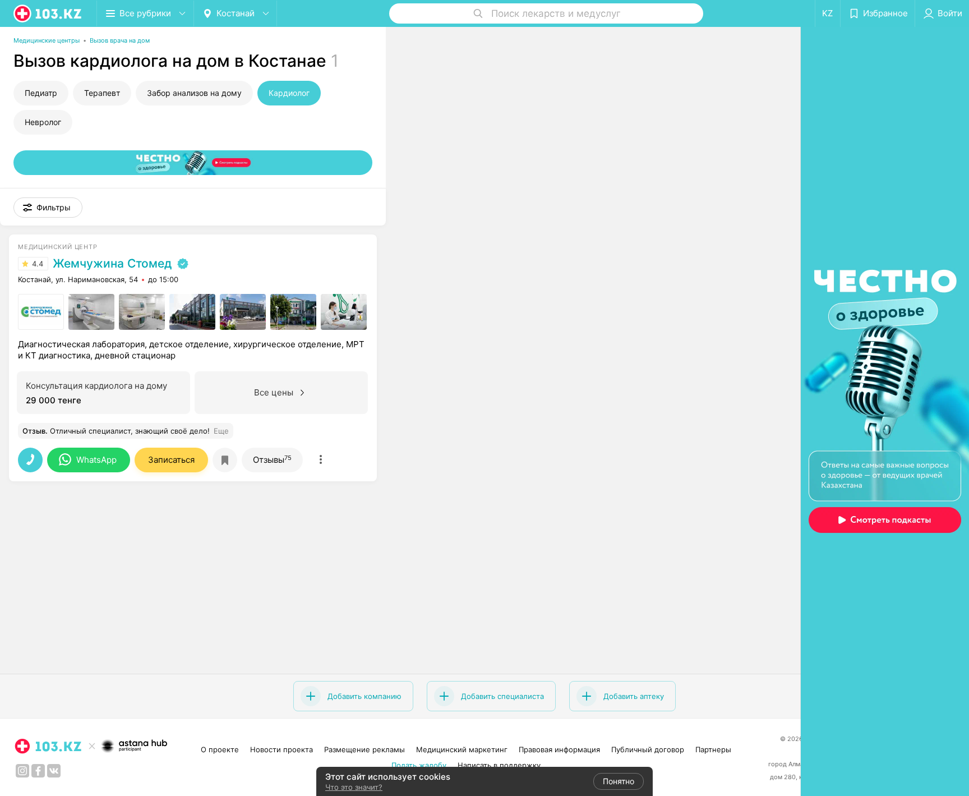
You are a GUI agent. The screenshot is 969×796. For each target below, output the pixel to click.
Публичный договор (647, 749)
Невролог (43, 122)
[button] (47, 207)
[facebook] (38, 770)
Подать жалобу (418, 765)
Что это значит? (353, 787)
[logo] (48, 13)
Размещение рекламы (364, 749)
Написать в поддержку (499, 765)
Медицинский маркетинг (461, 749)
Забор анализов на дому (194, 93)
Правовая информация (559, 749)
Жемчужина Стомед (112, 263)
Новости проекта (281, 749)
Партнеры (713, 749)
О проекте (220, 749)
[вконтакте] (54, 770)
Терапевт (102, 93)
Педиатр (41, 93)
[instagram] (22, 770)
